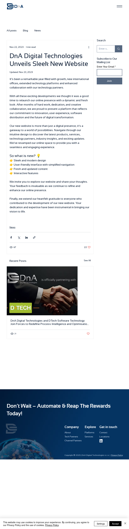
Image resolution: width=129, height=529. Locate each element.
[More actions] (89, 47)
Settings (101, 523)
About (67, 432)
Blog (25, 30)
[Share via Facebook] (11, 237)
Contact (103, 432)
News (37, 30)
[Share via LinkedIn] (26, 237)
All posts (12, 30)
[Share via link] (34, 237)
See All (87, 260)
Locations (104, 436)
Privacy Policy (117, 455)
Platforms (89, 432)
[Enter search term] (118, 48)
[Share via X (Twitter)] (18, 237)
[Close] (125, 523)
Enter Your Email (105, 66)
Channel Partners (73, 440)
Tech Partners (71, 436)
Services (89, 436)
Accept (115, 523)
